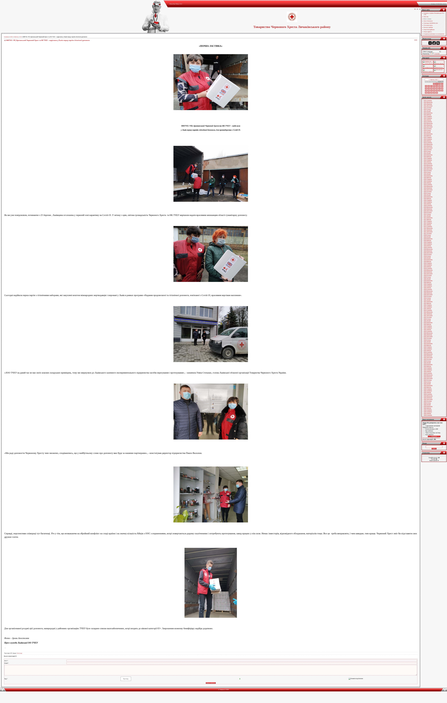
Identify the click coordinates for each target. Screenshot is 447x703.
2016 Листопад (428, 210)
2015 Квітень (427, 177)
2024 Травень (428, 368)
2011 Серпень (428, 100)
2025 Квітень (427, 387)
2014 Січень (427, 151)
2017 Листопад (428, 231)
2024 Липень (427, 371)
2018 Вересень (428, 249)
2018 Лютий (427, 237)
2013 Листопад (428, 147)
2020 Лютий (427, 278)
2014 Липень (427, 161)
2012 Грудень (428, 128)
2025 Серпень (428, 394)
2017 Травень (428, 221)
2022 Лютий (427, 320)
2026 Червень (428, 411)
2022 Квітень (427, 324)
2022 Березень (428, 322)
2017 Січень (427, 214)
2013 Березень (428, 133)
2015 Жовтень (428, 188)
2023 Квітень (427, 345)
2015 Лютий (427, 174)
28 (431, 92)
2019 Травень (428, 263)
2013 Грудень (428, 149)
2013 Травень (428, 137)
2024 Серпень (428, 373)
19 (426, 90)
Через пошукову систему (432, 432)
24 (439, 90)
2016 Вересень (428, 207)
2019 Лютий (427, 257)
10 (439, 86)
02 (20, 37)
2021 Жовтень (428, 313)
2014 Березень (428, 154)
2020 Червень (428, 285)
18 (442, 88)
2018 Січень (427, 235)
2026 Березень (428, 406)
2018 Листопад (428, 252)
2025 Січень (427, 382)
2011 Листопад (428, 105)
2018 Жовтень (428, 250)
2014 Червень (428, 160)
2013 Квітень (427, 135)
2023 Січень (427, 340)
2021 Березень (428, 301)
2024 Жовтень (428, 376)
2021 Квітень (427, 303)
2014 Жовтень (428, 167)
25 (442, 90)
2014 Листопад (428, 168)
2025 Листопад (428, 399)
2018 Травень (428, 242)
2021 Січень (427, 298)
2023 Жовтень (428, 355)
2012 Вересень (428, 123)
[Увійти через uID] (430, 43)
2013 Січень (427, 130)
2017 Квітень (427, 219)
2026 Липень (427, 413)
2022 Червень (428, 327)
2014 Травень (428, 158)
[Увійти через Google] (438, 43)
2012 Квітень (427, 114)
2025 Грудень (428, 401)
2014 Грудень (428, 170)
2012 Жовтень (428, 125)
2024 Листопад (428, 378)
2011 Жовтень (428, 104)
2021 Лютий (427, 299)
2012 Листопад (428, 126)
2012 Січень (427, 109)
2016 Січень (427, 193)
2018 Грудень (428, 254)
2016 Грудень (428, 212)
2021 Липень (427, 308)
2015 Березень (428, 175)
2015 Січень (427, 172)
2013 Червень (428, 139)
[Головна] (415, 9)
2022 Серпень (428, 331)
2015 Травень (428, 179)
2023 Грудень (428, 359)
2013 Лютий (427, 132)
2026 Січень (427, 403)
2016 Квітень (427, 198)
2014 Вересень (428, 165)
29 (434, 92)
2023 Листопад (428, 357)
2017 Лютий (427, 216)
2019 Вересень (428, 270)
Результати (426, 438)
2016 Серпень (428, 205)
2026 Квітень (427, 408)
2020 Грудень (428, 296)
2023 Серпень (428, 352)
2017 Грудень (428, 233)
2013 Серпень (428, 142)
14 (431, 88)
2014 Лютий (427, 153)
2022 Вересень (428, 333)
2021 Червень (428, 306)
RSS (181, 4)
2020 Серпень (428, 289)
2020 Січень (427, 277)
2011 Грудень (428, 107)
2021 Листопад (428, 315)
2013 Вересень (428, 144)
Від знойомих (429, 431)
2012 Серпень (428, 121)
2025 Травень (428, 389)
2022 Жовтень (428, 334)
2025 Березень (428, 385)
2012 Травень (428, 116)
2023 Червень (428, 348)
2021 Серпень (428, 310)
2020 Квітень (427, 282)
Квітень (16, 37)
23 (436, 90)
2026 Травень (428, 410)
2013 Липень (427, 140)
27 (428, 92)
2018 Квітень (427, 240)
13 (428, 88)
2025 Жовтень (428, 397)
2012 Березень (428, 112)
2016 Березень (428, 196)
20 (428, 90)
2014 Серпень (428, 163)
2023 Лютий (427, 341)
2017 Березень (428, 217)
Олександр (19, 653)
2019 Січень (427, 256)
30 (436, 92)
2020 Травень (428, 284)
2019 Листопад (428, 273)
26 (426, 92)
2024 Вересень (428, 375)
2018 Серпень (428, 247)
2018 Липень (427, 245)
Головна (6, 37)
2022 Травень (428, 326)
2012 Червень (428, 118)
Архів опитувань (435, 438)
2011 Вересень (428, 102)
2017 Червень (428, 223)
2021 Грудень (428, 317)
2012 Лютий (427, 111)
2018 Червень (428, 244)
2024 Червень (428, 369)
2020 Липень (427, 287)
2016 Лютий (427, 195)
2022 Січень (427, 319)
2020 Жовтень (428, 292)
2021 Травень (428, 305)
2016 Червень (428, 202)
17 (439, 88)
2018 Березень (428, 238)
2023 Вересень (428, 354)
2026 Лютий (427, 404)
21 (431, 90)
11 (442, 86)
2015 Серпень (428, 184)
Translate (437, 53)
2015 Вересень (428, 186)
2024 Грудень (428, 380)
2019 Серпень (428, 268)
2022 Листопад (428, 336)
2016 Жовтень (428, 209)
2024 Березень (428, 364)
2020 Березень (428, 280)
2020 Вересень (428, 291)
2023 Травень (428, 347)
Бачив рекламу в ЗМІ (431, 429)
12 (426, 88)
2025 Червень (428, 390)
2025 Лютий (427, 383)
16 (436, 88)
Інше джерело (429, 434)
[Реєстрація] (417, 9)
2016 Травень (428, 200)
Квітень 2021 (434, 79)
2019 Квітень (427, 261)
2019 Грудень (428, 275)
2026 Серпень (428, 415)
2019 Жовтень (428, 271)
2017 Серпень (428, 226)
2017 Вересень (428, 228)
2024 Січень (427, 361)
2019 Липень (427, 266)
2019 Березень (428, 259)
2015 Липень (427, 182)
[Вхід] (419, 9)
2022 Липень (427, 329)
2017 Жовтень (428, 230)
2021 (11, 37)
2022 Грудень (428, 338)
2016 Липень (427, 203)
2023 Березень (428, 343)
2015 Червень (428, 181)
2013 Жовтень (428, 146)
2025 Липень (427, 392)
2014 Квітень (427, 156)
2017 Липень (427, 224)
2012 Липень (427, 119)
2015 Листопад (428, 189)
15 (434, 88)
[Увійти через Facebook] (434, 43)
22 (434, 90)
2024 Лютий (427, 362)
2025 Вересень (428, 396)
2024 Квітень (427, 366)
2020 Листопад (428, 294)
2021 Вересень (428, 312)
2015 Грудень (428, 191)
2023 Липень (427, 350)
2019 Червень (428, 264)
